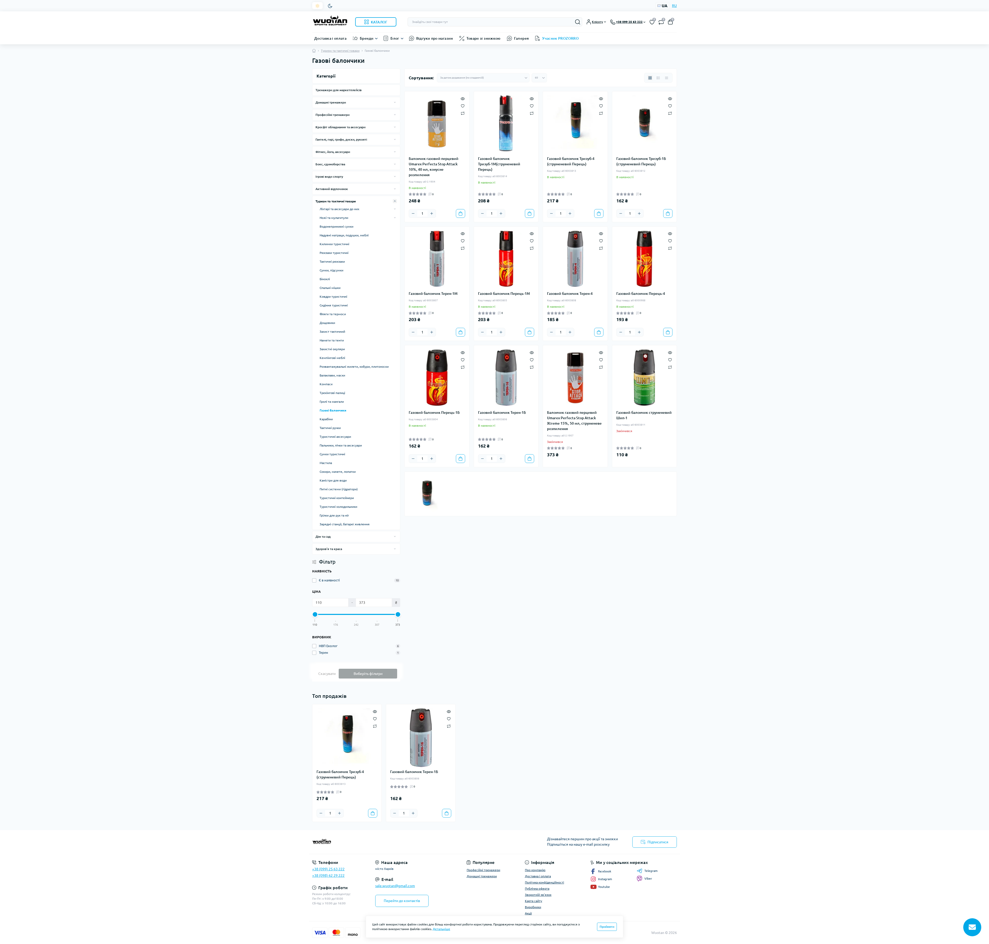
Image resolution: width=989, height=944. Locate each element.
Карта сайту (533, 901)
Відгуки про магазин (434, 38)
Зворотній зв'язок (538, 894)
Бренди (366, 38)
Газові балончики (333, 410)
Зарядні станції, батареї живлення (345, 524)
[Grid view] (650, 77)
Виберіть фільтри (368, 674)
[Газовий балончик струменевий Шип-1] (644, 377)
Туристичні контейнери (337, 498)
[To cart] (460, 213)
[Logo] (330, 21)
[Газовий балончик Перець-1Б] (437, 377)
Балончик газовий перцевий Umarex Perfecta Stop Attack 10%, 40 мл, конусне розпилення (433, 167)
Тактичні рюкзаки (332, 261)
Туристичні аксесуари (335, 436)
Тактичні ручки (330, 428)
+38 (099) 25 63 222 (328, 869)
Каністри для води (333, 480)
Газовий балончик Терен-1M (433, 293)
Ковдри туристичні (333, 296)
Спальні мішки (330, 287)
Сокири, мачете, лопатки (338, 471)
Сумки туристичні (332, 454)
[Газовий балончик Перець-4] (644, 259)
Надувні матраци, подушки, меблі (344, 235)
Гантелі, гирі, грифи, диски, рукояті (341, 139)
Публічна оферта (537, 888)
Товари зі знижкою (483, 38)
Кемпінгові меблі (332, 357)
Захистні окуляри (332, 349)
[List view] (658, 77)
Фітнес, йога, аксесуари (333, 151)
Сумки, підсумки (331, 270)
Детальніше (441, 929)
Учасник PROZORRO (560, 38)
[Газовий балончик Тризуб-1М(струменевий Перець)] (506, 124)
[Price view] (666, 77)
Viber (648, 878)
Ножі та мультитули (334, 217)
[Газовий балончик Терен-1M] (437, 259)
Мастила (326, 463)
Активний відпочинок (332, 189)
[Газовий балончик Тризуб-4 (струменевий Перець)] (575, 124)
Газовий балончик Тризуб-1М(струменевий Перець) (499, 164)
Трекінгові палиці (332, 392)
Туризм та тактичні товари (340, 50)
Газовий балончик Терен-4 (570, 293)
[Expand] (395, 102)
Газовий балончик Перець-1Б (434, 412)
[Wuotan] (401, 842)
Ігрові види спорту (329, 176)
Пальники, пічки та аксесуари (341, 445)
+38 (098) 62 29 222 (328, 875)
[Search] (577, 21)
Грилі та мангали (332, 401)
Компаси (326, 384)
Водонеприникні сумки (336, 226)
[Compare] (463, 113)
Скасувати (327, 674)
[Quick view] (463, 98)
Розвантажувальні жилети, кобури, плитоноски (354, 366)
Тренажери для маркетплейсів (339, 90)
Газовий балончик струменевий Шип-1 (644, 415)
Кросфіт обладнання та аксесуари (340, 127)
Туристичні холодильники (338, 506)
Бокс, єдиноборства (330, 164)
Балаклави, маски (332, 375)
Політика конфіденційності (544, 882)
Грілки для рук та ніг (334, 515)
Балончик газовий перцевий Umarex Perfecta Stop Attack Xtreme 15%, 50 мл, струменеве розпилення (574, 420)
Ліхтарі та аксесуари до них (339, 209)
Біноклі (325, 279)
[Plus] (432, 213)
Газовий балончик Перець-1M (504, 293)
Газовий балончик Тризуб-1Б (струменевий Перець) (641, 161)
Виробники (533, 907)
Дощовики (327, 322)
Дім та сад (323, 536)
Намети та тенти (332, 340)
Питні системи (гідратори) (339, 489)
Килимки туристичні (334, 244)
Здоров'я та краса (329, 549)
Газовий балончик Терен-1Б (502, 412)
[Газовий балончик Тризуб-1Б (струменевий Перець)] (644, 124)
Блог (394, 38)
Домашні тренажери (331, 102)
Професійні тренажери (332, 114)
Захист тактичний (332, 331)
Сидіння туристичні (334, 305)
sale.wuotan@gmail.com (395, 886)
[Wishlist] (463, 105)
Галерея (521, 38)
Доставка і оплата (330, 38)
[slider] (315, 614)
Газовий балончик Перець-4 (640, 293)
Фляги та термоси (333, 314)
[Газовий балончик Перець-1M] (506, 259)
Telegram (651, 870)
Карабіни (326, 419)
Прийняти (607, 926)
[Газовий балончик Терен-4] (575, 259)
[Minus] (413, 213)
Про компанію (535, 870)
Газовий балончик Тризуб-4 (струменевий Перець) (570, 161)
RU (674, 6)
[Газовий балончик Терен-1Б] (506, 377)
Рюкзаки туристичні (334, 252)
